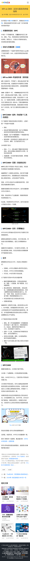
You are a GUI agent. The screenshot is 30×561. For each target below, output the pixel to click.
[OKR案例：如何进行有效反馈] (7, 490)
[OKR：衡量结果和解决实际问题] (7, 508)
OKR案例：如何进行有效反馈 (7, 498)
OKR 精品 (6, 14)
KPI (8, 21)
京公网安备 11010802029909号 (15, 558)
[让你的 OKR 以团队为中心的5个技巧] (22, 508)
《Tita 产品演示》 (21, 456)
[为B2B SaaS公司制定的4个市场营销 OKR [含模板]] (22, 490)
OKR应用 (4, 519)
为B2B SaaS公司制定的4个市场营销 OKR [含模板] (21, 498)
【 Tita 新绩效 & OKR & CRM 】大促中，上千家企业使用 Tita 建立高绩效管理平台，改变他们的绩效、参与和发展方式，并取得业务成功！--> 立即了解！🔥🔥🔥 (15, 553)
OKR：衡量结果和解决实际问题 (7, 516)
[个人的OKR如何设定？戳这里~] (22, 527)
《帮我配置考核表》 (13, 458)
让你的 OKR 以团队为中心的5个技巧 (22, 516)
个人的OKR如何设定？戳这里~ (21, 535)
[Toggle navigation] (28, 2)
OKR (11, 21)
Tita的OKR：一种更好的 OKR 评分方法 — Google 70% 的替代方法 (8, 535)
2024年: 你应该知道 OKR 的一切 (16, 477)
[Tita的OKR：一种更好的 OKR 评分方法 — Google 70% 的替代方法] (7, 527)
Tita (10, 425)
